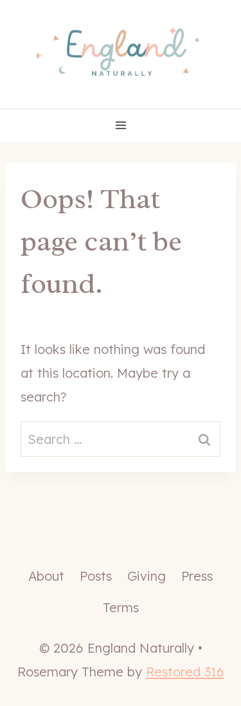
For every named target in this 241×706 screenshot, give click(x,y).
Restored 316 (185, 672)
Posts (96, 576)
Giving (146, 576)
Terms (121, 607)
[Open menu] (120, 126)
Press (197, 576)
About (46, 576)
